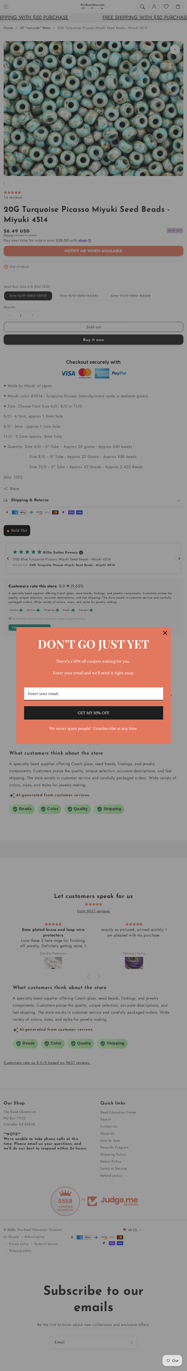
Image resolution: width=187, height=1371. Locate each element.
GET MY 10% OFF (93, 712)
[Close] (165, 633)
